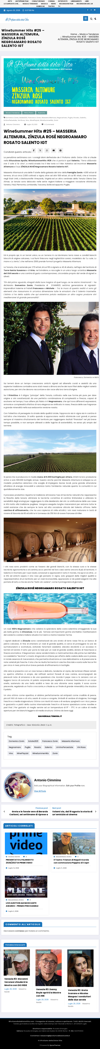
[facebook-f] (87, 10)
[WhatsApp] (47, 150)
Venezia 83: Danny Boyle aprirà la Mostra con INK (48, 992)
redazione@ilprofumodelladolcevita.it (55, 1036)
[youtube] (94, 10)
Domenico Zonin (12, 118)
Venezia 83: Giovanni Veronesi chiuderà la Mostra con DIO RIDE (16, 982)
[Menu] (85, 18)
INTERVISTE (62, 1)
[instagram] (91, 10)
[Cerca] (91, 19)
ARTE (10, 1)
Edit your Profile (73, 785)
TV (59, 6)
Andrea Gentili (14, 857)
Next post (56, 808)
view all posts (40, 791)
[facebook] (34, 150)
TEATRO (51, 6)
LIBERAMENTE (76, 1)
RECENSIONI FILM (66, 4)
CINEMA (51, 1)
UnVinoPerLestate (10, 120)
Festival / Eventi (11, 952)
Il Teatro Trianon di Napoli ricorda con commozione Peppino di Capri (71, 861)
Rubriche (41, 113)
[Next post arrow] (95, 811)
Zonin (56, 120)
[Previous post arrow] (4, 811)
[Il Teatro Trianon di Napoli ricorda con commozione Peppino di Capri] (74, 843)
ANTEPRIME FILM (21, 1)
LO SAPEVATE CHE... (11, 4)
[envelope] (53, 150)
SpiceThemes (55, 1045)
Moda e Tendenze (13, 113)
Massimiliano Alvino (63, 857)
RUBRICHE (40, 6)
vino (27, 120)
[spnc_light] (95, 18)
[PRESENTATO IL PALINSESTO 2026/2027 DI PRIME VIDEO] (26, 843)
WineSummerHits (46, 120)
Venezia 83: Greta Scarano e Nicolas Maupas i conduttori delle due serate (79, 995)
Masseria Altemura (49, 118)
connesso (19, 930)
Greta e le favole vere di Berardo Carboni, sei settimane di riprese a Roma (28, 813)
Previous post (42, 808)
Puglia (70, 118)
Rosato (76, 118)
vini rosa (21, 120)
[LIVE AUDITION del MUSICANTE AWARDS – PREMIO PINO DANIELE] (26, 886)
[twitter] (40, 150)
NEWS (53, 4)
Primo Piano (28, 113)
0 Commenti (49, 124)
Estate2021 (23, 118)
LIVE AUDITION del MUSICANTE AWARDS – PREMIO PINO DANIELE (22, 904)
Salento (83, 118)
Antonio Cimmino (13, 124)
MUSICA (44, 4)
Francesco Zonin (34, 118)
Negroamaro (62, 118)
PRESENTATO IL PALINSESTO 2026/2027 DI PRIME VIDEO (20, 861)
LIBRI (87, 1)
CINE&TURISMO (38, 1)
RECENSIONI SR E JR (85, 4)
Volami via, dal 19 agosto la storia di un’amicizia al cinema (72, 813)
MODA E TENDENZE (30, 4)
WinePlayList (34, 120)
